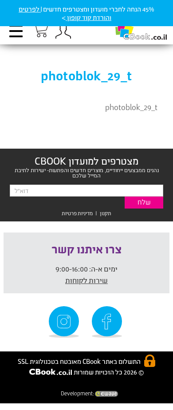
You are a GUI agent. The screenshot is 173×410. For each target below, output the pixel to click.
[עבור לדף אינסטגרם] (65, 322)
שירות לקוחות (86, 280)
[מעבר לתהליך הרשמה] (40, 30)
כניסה (63, 31)
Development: (78, 393)
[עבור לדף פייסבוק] (108, 322)
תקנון (105, 213)
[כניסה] (63, 31)
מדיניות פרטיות (77, 213)
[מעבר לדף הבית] (131, 27)
